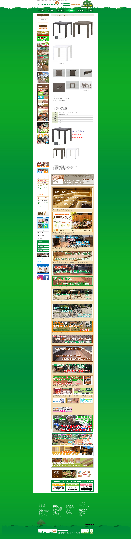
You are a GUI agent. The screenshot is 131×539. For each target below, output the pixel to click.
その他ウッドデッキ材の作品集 (57, 510)
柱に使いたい (81, 514)
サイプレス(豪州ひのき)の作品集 (57, 509)
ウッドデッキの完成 (69, 513)
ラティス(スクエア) (82, 504)
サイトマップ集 (40, 262)
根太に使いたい (81, 512)
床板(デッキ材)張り (69, 512)
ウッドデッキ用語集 (41, 237)
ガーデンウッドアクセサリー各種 (84, 506)
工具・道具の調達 (68, 508)
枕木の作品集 (54, 511)
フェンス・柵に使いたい (82, 513)
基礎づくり (67, 511)
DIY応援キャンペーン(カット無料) (44, 510)
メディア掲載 (40, 238)
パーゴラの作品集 (55, 515)
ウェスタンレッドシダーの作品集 (57, 507)
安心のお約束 (41, 512)
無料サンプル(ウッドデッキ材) (43, 511)
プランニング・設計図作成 (69, 506)
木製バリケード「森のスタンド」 (43, 200)
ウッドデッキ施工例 (41, 232)
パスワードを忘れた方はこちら (42, 23)
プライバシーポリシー (41, 258)
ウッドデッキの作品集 (56, 513)
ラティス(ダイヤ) (81, 503)
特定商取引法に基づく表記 (43, 515)
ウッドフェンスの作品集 (56, 514)
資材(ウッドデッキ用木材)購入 (70, 507)
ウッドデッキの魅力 (42, 505)
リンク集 (39, 261)
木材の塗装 (67, 509)
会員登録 (40, 509)
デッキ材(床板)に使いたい (83, 511)
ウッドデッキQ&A (41, 235)
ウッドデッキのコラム (42, 504)
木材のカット (68, 510)
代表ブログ (40, 503)
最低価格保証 (41, 513)
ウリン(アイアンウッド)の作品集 (57, 508)
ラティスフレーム (81, 505)
